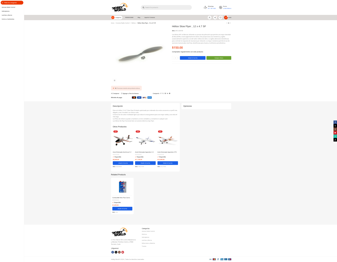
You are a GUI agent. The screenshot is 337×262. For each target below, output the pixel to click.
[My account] (209, 17)
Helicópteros (145, 237)
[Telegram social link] (169, 93)
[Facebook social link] (161, 93)
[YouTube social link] (122, 252)
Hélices (133, 23)
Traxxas (144, 246)
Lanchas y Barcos (147, 240)
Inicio (113, 23)
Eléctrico (144, 234)
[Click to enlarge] (114, 80)
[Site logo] (120, 7)
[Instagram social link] (119, 252)
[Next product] (230, 23)
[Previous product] (227, 23)
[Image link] (120, 232)
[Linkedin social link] (167, 93)
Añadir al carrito (192, 58)
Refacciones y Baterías (148, 243)
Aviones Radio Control (123, 23)
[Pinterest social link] (165, 93)
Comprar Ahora (219, 58)
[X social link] (163, 93)
